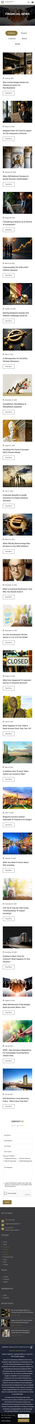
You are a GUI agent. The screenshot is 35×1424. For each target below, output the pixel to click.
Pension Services (24, 1158)
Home (5, 1242)
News (5, 1259)
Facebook (6, 1279)
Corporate (12, 39)
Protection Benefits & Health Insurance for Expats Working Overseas (15, 498)
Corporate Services (11, 1158)
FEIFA (5, 1295)
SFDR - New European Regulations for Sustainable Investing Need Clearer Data (17, 1053)
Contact (5, 1264)
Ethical (24, 39)
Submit (7, 1202)
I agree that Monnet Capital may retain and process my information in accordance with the (18, 1184)
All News (11, 33)
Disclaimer (5, 1347)
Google (5, 1282)
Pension (24, 33)
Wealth (17, 44)
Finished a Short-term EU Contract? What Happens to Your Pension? (16, 959)
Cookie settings (5, 1421)
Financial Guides (8, 1257)
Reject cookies (23, 1416)
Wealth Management (25, 1161)
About (5, 1244)
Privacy (11, 1347)
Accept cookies (23, 1420)
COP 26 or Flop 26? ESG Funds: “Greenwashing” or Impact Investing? (16, 911)
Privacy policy (11, 1186)
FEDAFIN (6, 1298)
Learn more (7, 1417)
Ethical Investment (10, 1161)
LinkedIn (5, 1277)
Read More (8, 93)
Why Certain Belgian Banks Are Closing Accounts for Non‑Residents (16, 85)
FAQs (4, 1262)
